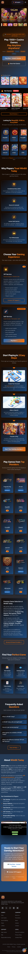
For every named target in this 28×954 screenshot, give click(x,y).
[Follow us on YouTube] (17, 908)
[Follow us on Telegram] (13, 908)
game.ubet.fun (10, 385)
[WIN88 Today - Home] (2, 2)
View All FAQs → (14, 747)
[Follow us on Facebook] (2, 908)
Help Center (4, 932)
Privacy (13, 946)
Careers (17, 923)
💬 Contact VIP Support (14, 872)
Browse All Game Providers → (14, 642)
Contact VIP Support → (14, 300)
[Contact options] (24, 950)
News (16, 920)
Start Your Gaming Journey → (14, 449)
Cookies (19, 946)
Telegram (11, 158)
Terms (8, 946)
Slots (2, 915)
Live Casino (4, 917)
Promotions (17, 917)
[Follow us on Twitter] (6, 908)
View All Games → (14, 114)
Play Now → (14, 340)
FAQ (2, 934)
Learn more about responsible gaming (14, 951)
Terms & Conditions (19, 932)
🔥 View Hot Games (14, 63)
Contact (17, 925)
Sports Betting (4, 920)
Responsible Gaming (6, 937)
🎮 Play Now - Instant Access (14, 865)
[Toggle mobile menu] (25, 2)
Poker (2, 923)
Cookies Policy (18, 937)
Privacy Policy (18, 934)
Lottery (3, 925)
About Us (17, 915)
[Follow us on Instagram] (10, 908)
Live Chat (17, 158)
